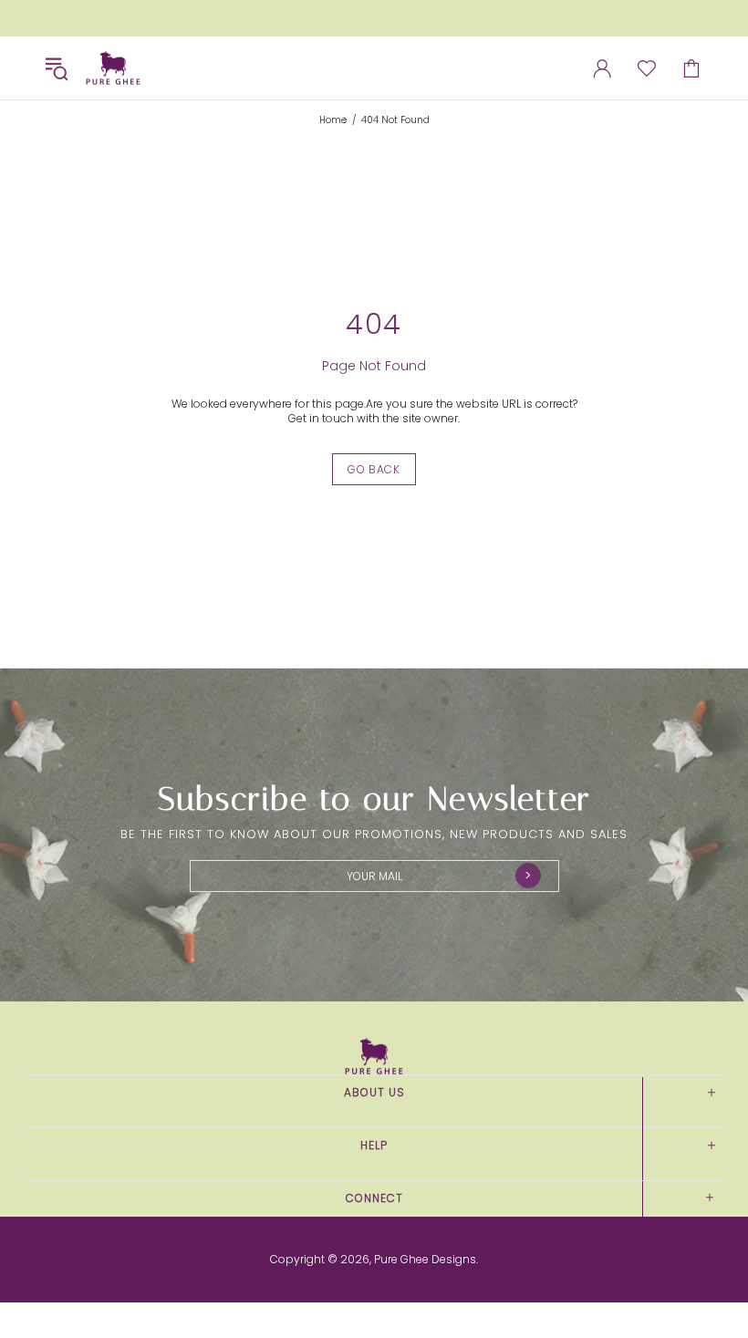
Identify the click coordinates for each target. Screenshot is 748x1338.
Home (333, 120)
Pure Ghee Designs (113, 68)
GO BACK (374, 469)
